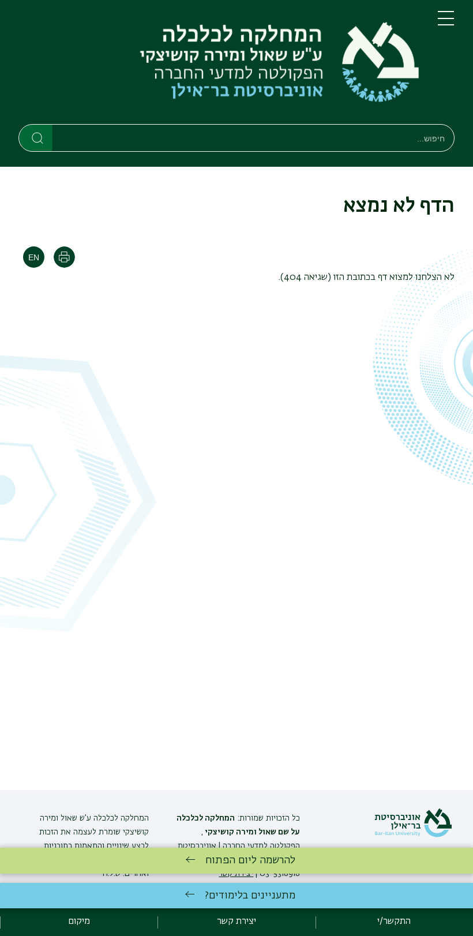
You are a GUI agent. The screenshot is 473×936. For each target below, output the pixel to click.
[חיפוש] (36, 137)
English (33, 257)
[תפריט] (446, 23)
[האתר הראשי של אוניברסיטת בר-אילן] (413, 835)
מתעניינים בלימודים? (250, 895)
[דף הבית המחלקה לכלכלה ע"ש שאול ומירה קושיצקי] (218, 64)
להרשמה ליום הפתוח (250, 860)
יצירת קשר (236, 921)
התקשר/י (394, 921)
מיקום (79, 921)
